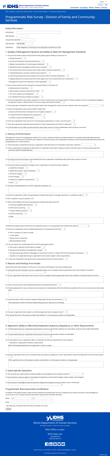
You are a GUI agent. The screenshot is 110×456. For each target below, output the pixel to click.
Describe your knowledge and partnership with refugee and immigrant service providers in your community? (43, 382)
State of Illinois (38, 450)
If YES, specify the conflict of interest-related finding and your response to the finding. (36, 303)
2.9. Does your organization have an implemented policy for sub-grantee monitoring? (33, 229)
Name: (8, 398)
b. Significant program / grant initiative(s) (21, 171)
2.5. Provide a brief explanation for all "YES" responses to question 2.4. (28, 186)
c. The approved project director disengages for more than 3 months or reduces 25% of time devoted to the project (46, 253)
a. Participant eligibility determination (20, 205)
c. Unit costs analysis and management (21, 94)
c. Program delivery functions (18, 211)
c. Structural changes (15, 174)
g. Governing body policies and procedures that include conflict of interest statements (36, 76)
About (91, 7)
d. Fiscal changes (14, 177)
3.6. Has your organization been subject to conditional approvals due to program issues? (35, 312)
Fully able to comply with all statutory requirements (26, 343)
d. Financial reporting (15, 214)
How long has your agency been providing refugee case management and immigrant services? (38, 374)
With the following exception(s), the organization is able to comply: (30, 345)
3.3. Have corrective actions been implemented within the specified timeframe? (31, 285)
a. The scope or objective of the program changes (24, 247)
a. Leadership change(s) (16, 168)
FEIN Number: (10, 36)
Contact (104, 7)
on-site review (14, 235)
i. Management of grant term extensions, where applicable (27, 82)
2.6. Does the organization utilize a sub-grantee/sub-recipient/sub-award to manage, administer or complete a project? (44, 195)
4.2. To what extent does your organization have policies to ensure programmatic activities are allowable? (40, 334)
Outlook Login (103, 455)
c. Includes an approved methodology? (21, 118)
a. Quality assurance (15, 58)
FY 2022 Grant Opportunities (57, 11)
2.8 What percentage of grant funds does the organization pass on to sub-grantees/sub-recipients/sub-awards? (42, 226)
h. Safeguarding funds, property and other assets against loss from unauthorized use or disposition (41, 79)
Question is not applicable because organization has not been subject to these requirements (39, 256)
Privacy (54, 450)
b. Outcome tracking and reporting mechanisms (24, 61)
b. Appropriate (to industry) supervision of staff (23, 91)
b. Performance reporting (16, 208)
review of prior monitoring (18, 238)
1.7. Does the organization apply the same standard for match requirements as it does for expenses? (38, 124)
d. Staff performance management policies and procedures (27, 67)
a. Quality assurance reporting (18, 88)
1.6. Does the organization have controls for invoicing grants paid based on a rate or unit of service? (38, 121)
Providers (84, 7)
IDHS (7, 11)
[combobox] (103, 1)
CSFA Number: (10, 44)
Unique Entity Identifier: (13, 40)
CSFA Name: (9, 47)
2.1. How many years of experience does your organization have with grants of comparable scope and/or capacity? (43, 145)
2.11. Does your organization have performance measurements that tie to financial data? (35, 259)
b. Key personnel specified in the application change (25, 250)
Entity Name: (10, 32)
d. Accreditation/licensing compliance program (23, 97)
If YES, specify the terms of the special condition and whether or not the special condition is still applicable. (40, 315)
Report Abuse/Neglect (63, 450)
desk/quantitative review (17, 241)
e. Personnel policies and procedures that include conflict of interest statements (34, 70)
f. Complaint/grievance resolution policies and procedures (27, 73)
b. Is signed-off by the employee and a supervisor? (24, 115)
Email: (7, 402)
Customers (74, 7)
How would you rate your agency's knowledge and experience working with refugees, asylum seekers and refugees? (46, 377)
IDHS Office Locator (55, 429)
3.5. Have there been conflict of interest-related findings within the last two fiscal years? (34, 299)
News (97, 7)
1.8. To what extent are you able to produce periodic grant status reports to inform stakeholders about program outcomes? (46, 127)
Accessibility (47, 450)
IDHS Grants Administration (24, 11)
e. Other (11, 216)
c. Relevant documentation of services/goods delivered (26, 64)
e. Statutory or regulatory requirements (21, 179)
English (102, 1)
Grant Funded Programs (41, 11)
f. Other (11, 182)
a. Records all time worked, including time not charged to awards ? (30, 112)
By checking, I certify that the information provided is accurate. (27, 406)
